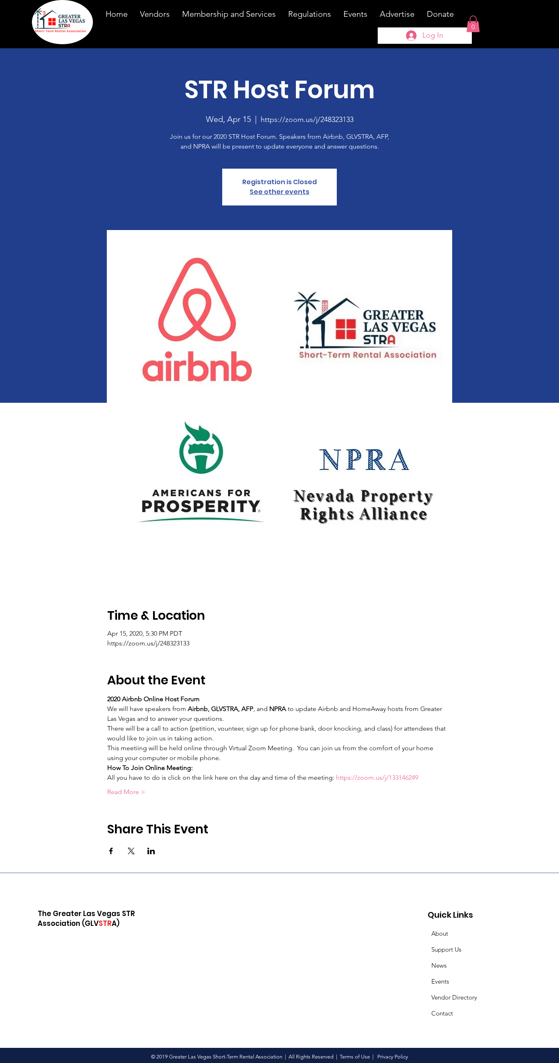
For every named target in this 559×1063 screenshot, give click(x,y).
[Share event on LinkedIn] (151, 851)
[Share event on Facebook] (111, 851)
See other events (279, 191)
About (439, 933)
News (438, 965)
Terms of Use (355, 1057)
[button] (473, 24)
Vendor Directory (454, 997)
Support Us (446, 949)
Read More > (126, 792)
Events (440, 981)
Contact (442, 1013)
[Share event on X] (131, 851)
